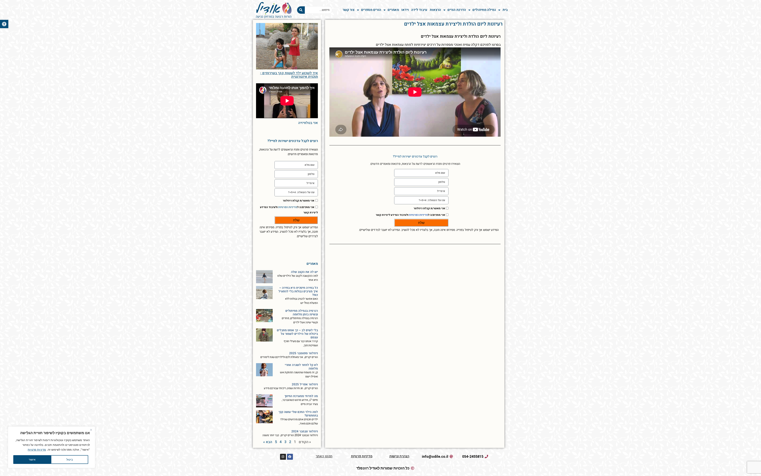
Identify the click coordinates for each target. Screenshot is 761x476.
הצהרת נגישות (399, 456)
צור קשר (349, 9)
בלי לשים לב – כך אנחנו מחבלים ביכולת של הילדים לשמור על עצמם (297, 334)
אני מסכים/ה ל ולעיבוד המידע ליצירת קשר (410, 215)
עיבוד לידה (419, 9)
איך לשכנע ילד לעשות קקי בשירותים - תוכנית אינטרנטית (289, 74)
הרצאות (435, 9)
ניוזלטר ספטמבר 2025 (303, 353)
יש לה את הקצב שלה (304, 272)
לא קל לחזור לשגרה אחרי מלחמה (301, 367)
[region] (51, 447)
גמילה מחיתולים (484, 9)
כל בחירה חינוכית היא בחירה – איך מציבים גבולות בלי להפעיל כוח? (298, 291)
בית (505, 9)
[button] (4, 24)
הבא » (267, 442)
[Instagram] (283, 457)
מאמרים (393, 9)
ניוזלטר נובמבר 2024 (304, 431)
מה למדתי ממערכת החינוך (301, 396)
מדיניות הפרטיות (418, 215)
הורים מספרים (371, 9)
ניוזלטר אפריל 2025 (305, 384)
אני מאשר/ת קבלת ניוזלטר (429, 208)
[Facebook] (290, 457)
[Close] (91, 429)
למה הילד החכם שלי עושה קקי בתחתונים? (298, 414)
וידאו (405, 9)
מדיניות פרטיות (37, 449)
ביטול (69, 459)
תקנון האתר (324, 456)
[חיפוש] (301, 10)
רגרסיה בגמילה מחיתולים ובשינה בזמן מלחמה (301, 313)
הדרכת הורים (456, 9)
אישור (32, 459)
